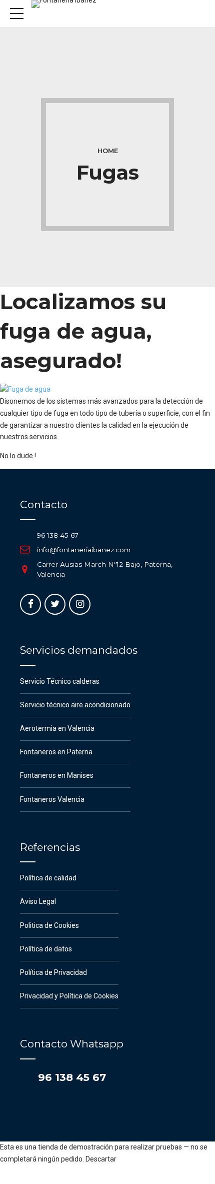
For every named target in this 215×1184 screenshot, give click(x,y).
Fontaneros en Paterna (56, 752)
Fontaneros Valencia (52, 799)
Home (108, 151)
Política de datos (46, 949)
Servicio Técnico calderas (60, 681)
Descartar (101, 1159)
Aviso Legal (38, 901)
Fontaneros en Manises (57, 775)
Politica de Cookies (49, 925)
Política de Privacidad (53, 972)
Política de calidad (48, 878)
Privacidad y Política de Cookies (69, 996)
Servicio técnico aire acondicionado (75, 705)
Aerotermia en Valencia (57, 728)
